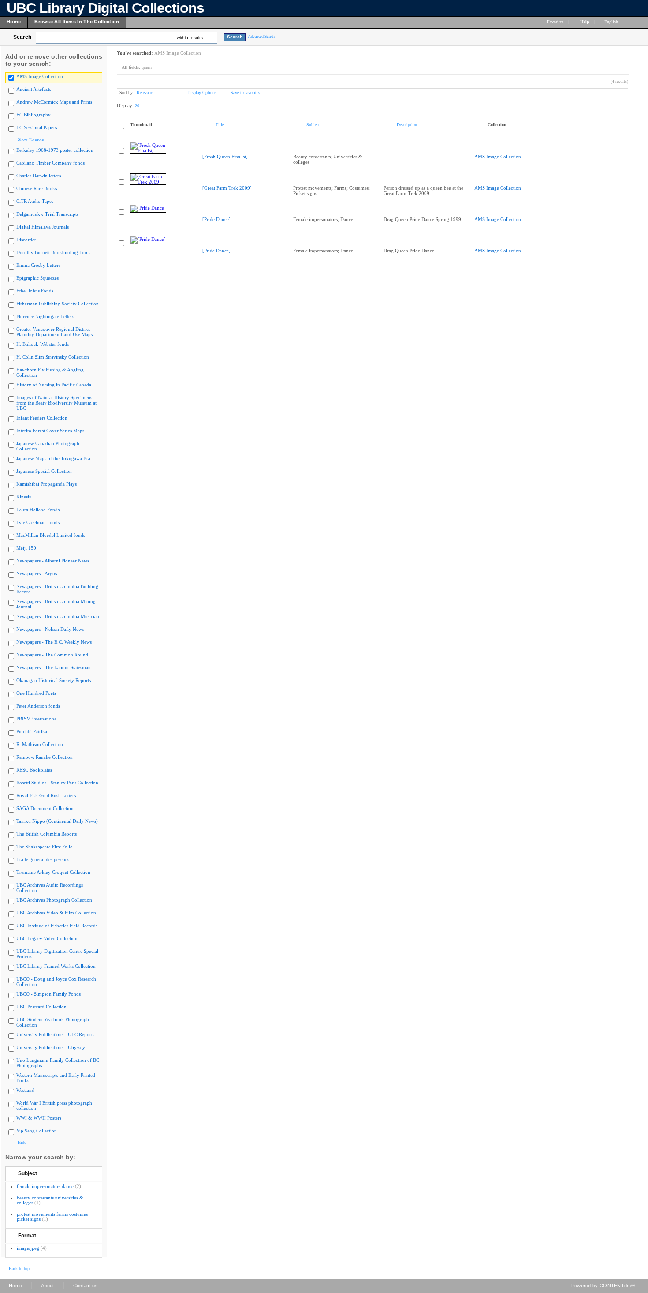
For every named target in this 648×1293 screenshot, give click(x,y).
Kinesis (23, 496)
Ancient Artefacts (33, 89)
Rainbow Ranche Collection (44, 757)
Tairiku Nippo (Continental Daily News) (57, 821)
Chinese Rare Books (36, 188)
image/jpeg (28, 1248)
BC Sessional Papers (36, 127)
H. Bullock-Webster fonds (42, 344)
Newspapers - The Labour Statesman (53, 667)
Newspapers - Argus (36, 573)
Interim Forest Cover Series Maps (50, 430)
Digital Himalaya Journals (42, 226)
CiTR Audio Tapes (34, 201)
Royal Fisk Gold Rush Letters (46, 795)
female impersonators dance (45, 1186)
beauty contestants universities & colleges (50, 1200)
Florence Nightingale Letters (45, 316)
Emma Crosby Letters (38, 265)
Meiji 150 (26, 548)
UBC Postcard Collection (41, 1006)
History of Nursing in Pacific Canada (53, 384)
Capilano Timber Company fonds (50, 162)
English (611, 21)
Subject (27, 1173)
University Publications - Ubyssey (50, 1047)
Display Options (201, 92)
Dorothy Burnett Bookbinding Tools (53, 252)
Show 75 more (31, 139)
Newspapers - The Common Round (52, 654)
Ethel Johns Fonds (34, 290)
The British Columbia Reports (46, 833)
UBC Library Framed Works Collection (56, 966)
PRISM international (37, 718)
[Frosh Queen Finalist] (225, 156)
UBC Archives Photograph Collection (54, 900)
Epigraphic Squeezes (37, 278)
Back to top (19, 1268)
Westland (25, 1090)
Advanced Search (261, 36)
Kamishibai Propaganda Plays (46, 484)
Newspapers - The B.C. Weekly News (54, 642)
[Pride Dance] (216, 219)
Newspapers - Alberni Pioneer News (52, 560)
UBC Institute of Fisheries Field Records (56, 925)
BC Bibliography (33, 114)
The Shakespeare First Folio (44, 846)
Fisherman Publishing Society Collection (57, 303)
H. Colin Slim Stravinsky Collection (52, 357)
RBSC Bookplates (34, 769)
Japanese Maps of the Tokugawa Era (53, 458)
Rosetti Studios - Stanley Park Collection (57, 782)
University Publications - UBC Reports (55, 1034)
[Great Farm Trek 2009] (227, 188)
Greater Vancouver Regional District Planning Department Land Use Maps (54, 331)
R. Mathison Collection (39, 744)
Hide (22, 1142)
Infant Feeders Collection (41, 417)
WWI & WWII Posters (38, 1118)
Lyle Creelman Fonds (38, 522)
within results (190, 37)
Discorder (26, 239)
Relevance (145, 92)
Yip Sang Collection (36, 1130)
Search (22, 37)
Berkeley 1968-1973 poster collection (54, 150)
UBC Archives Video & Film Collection (56, 912)
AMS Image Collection (39, 76)
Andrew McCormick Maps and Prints (54, 102)
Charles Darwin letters (38, 175)
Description (407, 124)
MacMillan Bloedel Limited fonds (50, 535)
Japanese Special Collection (44, 471)
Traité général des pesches (42, 859)
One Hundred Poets (36, 693)
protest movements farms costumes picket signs (52, 1216)
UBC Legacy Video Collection (47, 938)
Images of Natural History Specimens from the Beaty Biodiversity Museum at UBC (56, 403)
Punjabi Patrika (31, 731)
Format (27, 1236)
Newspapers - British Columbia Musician (57, 616)
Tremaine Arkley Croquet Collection (53, 872)
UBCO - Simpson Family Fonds (48, 994)
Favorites (555, 21)
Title (220, 124)
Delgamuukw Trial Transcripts (47, 214)
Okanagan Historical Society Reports (53, 680)
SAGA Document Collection (45, 808)
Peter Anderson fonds (38, 705)
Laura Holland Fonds (38, 509)
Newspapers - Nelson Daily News (50, 629)
